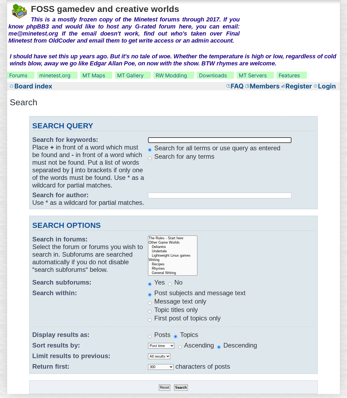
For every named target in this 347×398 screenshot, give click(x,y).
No (177, 282)
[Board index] (19, 10)
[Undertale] (173, 251)
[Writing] (173, 260)
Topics (188, 334)
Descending (239, 345)
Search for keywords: (65, 139)
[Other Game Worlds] (173, 242)
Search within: (54, 293)
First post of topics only (186, 318)
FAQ (237, 86)
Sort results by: (56, 345)
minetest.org (54, 75)
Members (264, 86)
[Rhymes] (173, 268)
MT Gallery (130, 75)
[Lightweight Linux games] (173, 255)
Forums (18, 75)
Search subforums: (61, 282)
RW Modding (171, 75)
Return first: (50, 366)
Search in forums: (60, 239)
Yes (158, 282)
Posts (161, 334)
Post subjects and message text (199, 293)
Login (327, 86)
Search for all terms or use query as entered (216, 148)
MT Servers (253, 75)
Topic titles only (175, 309)
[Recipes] (173, 264)
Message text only (179, 301)
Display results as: (60, 334)
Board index (33, 86)
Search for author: (60, 195)
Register (298, 86)
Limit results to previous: (71, 355)
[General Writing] (173, 273)
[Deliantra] (173, 247)
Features (289, 75)
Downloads (213, 75)
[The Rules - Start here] (173, 238)
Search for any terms (183, 156)
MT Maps (93, 75)
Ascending (198, 345)
